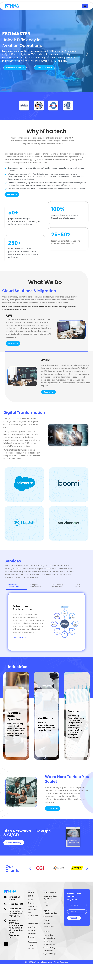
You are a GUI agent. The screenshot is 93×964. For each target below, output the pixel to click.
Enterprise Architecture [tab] (14, 585)
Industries (32, 909)
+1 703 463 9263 (16, 904)
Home (30, 899)
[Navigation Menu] (85, 6)
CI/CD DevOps (49, 953)
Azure (46, 905)
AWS (45, 902)
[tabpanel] (46, 621)
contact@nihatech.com (15, 898)
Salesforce (48, 916)
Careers (31, 903)
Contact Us (33, 906)
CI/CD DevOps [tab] (78, 585)
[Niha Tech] (12, 6)
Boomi (46, 920)
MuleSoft (47, 923)
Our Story (32, 927)
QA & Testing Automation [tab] (57, 585)
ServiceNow (48, 926)
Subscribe (74, 918)
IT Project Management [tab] (35, 585)
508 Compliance (33, 915)
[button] (5, 54)
